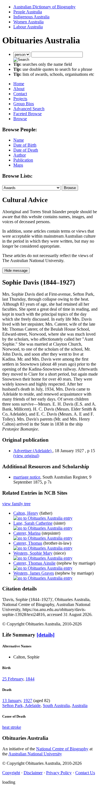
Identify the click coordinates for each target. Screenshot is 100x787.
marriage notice (26, 477)
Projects (20, 98)
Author (19, 155)
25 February (12, 679)
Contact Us (85, 772)
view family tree (16, 503)
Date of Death (25, 150)
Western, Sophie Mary (32, 553)
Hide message (16, 270)
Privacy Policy (59, 772)
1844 (30, 679)
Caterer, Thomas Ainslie (34, 563)
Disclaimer (33, 772)
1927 (27, 700)
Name (18, 140)
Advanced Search (28, 108)
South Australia (56, 705)
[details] (45, 635)
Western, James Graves (33, 573)
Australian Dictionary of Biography (44, 6)
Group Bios (23, 103)
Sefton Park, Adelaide (21, 705)
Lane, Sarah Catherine (32, 523)
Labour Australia (28, 26)
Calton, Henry (25, 513)
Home (18, 83)
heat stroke (11, 727)
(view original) (26, 455)
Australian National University (35, 753)
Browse (20, 118)
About (18, 88)
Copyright (11, 772)
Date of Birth (24, 145)
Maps (18, 165)
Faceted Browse (27, 113)
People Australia (27, 11)
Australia (80, 705)
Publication (23, 160)
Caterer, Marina (27, 533)
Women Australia (28, 21)
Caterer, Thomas (27, 543)
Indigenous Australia (31, 16)
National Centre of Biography (62, 748)
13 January (11, 700)
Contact (20, 93)
